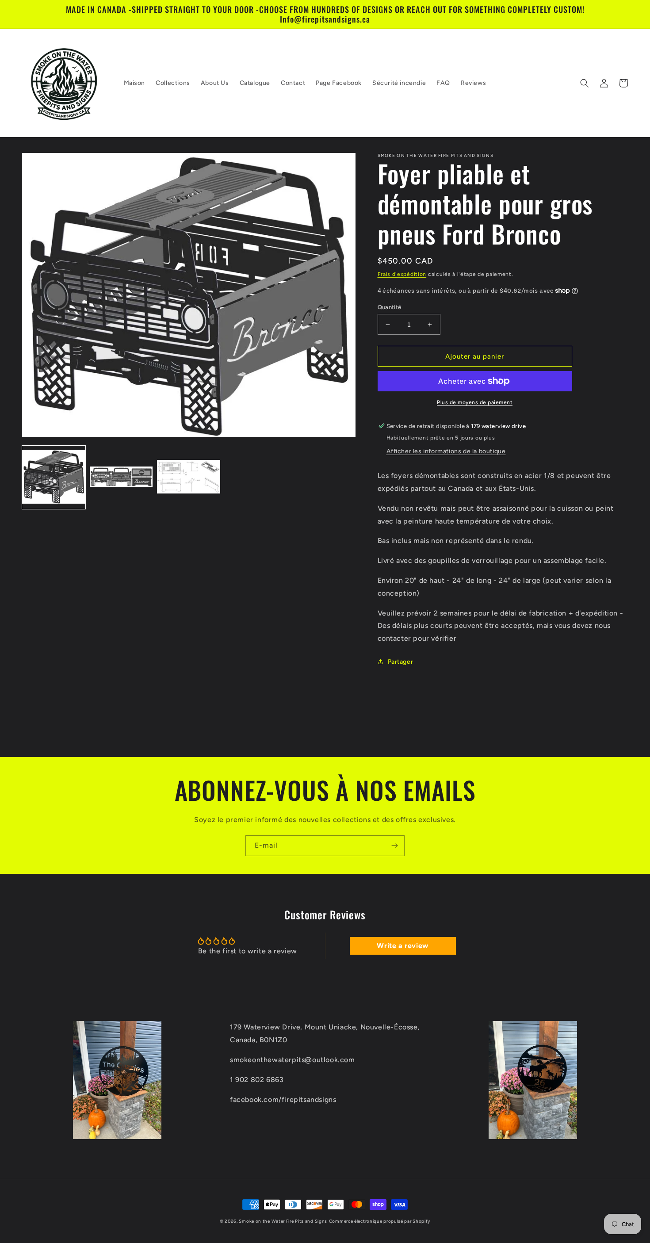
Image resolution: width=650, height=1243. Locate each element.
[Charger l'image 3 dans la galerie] (188, 477)
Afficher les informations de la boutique (446, 451)
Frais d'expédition (402, 274)
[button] (584, 83)
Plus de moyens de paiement (474, 402)
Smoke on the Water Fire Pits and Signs (283, 1221)
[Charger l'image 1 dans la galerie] (53, 477)
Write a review (402, 945)
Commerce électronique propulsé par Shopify (379, 1221)
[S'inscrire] (394, 845)
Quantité (389, 307)
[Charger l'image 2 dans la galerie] (121, 477)
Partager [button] (400, 661)
